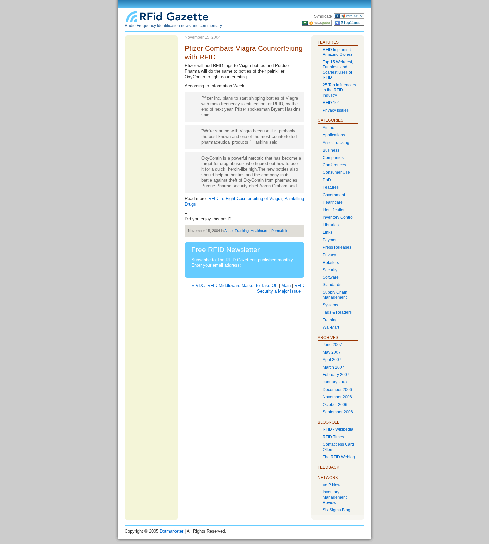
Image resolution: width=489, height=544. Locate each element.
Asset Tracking (236, 231)
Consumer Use (336, 172)
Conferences (334, 165)
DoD (327, 180)
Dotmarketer (171, 531)
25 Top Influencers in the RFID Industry (339, 90)
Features (331, 187)
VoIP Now (331, 485)
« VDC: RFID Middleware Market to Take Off (235, 285)
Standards (332, 284)
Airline (328, 127)
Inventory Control (338, 217)
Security (330, 270)
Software (331, 277)
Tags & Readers (337, 312)
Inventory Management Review (335, 497)
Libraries (331, 225)
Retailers (331, 262)
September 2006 (338, 412)
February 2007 (336, 374)
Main (286, 285)
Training (330, 320)
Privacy (329, 255)
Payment (331, 240)
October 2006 (335, 404)
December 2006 (337, 389)
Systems (330, 305)
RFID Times (333, 437)
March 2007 (333, 367)
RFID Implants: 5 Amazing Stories (338, 52)
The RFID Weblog (339, 457)
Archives (328, 337)
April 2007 (332, 359)
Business (331, 150)
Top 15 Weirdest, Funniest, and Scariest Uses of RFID (338, 70)
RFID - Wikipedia (338, 429)
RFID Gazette (168, 15)
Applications (334, 135)
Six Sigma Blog (336, 510)
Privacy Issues (336, 110)
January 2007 (335, 382)
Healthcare (259, 231)
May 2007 (332, 352)
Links (327, 232)
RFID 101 (331, 102)
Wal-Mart (331, 327)
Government (334, 195)
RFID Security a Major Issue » (280, 288)
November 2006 (337, 397)
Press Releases (337, 247)
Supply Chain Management (335, 295)
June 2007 (332, 344)
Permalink (279, 231)
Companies (333, 157)
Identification (334, 210)
